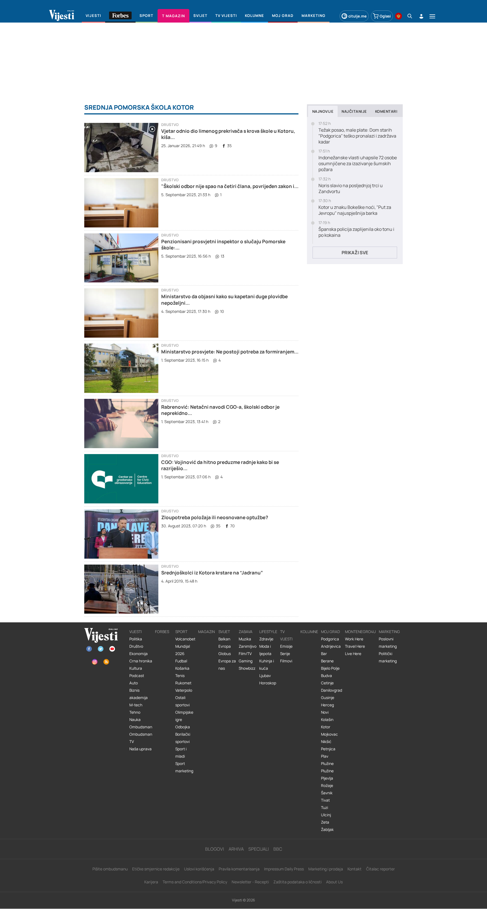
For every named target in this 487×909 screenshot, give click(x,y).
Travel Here (355, 646)
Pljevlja (327, 778)
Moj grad (330, 631)
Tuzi (324, 807)
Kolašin (327, 719)
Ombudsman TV (140, 738)
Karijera (151, 881)
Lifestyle (268, 631)
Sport (181, 631)
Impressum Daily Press (284, 869)
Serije (285, 653)
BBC (277, 849)
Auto (133, 682)
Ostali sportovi (182, 701)
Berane (327, 660)
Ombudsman (140, 726)
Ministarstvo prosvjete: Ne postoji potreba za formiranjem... (229, 351)
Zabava (246, 631)
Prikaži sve (355, 252)
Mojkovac (329, 734)
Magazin (206, 631)
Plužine (327, 763)
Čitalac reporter (380, 869)
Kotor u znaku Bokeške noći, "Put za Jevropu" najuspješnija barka (354, 210)
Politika (135, 639)
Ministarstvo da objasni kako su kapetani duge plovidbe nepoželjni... (224, 299)
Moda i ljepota (265, 650)
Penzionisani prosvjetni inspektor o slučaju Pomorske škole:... (223, 244)
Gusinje (327, 697)
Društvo (170, 125)
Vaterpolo (183, 690)
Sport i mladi (181, 752)
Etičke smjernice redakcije (156, 869)
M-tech (135, 704)
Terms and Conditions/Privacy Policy (195, 881)
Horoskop (267, 682)
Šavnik (327, 792)
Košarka (182, 668)
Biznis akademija (138, 694)
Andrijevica (331, 646)
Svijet (224, 631)
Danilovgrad (331, 690)
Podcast (136, 675)
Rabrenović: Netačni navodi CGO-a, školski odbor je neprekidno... (220, 410)
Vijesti (135, 631)
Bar (324, 653)
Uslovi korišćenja (199, 869)
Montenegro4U (360, 631)
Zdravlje (266, 639)
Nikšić (326, 741)
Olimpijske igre (184, 716)
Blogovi (214, 849)
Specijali (258, 849)
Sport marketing (184, 767)
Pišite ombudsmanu (110, 869)
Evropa (224, 646)
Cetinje (327, 682)
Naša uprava (140, 748)
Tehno (134, 712)
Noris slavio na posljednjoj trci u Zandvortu (350, 188)
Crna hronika (140, 660)
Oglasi (385, 16)
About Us (334, 881)
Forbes (162, 631)
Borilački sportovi (182, 738)
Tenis (180, 675)
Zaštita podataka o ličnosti (297, 881)
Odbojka (182, 726)
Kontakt (354, 869)
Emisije (286, 646)
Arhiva (236, 849)
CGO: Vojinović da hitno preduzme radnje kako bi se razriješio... (220, 465)
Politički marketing (388, 657)
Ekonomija (138, 653)
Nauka (135, 719)
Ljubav (265, 675)
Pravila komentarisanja (239, 869)
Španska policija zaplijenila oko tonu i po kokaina (356, 232)
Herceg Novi (327, 708)
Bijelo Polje (330, 668)
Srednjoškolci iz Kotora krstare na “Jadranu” (212, 572)
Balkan (224, 639)
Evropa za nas (227, 664)
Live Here (353, 653)
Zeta (325, 822)
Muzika (245, 639)
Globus (224, 653)
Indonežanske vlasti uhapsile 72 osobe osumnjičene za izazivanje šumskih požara (357, 163)
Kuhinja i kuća (266, 664)
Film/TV (245, 653)
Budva (326, 675)
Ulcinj (326, 814)
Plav (324, 756)
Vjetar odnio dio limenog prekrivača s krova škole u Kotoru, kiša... (228, 134)
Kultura (135, 668)
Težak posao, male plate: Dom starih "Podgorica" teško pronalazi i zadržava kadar (357, 136)
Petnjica (328, 748)
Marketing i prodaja (325, 869)
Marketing (389, 631)
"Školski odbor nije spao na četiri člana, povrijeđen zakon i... (229, 186)
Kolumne (309, 631)
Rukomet (183, 682)
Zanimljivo (247, 646)
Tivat (325, 800)
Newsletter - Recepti (250, 881)
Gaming (246, 660)
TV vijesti (286, 635)
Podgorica (330, 639)
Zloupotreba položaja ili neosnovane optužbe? (214, 517)
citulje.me (357, 16)
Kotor (325, 726)
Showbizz (247, 668)
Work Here (354, 639)
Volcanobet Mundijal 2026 (185, 646)
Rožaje (327, 785)
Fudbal (181, 660)
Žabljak (327, 829)
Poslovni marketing (388, 642)
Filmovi (286, 660)
